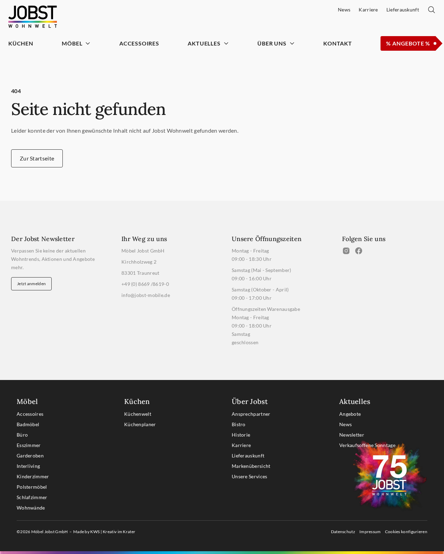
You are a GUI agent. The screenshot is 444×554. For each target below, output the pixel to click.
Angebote (350, 414)
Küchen (20, 43)
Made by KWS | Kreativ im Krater (104, 531)
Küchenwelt (137, 414)
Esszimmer (29, 445)
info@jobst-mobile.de (145, 295)
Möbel (72, 43)
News (345, 424)
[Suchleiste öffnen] (431, 10)
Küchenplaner (140, 424)
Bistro (239, 424)
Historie (241, 435)
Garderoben (30, 455)
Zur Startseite (37, 158)
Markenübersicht (251, 466)
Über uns (271, 43)
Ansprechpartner (251, 414)
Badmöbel (28, 424)
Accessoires (139, 43)
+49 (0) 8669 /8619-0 (145, 284)
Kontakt (337, 43)
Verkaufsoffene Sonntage (367, 445)
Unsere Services (249, 476)
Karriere (241, 445)
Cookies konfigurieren (406, 531)
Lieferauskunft (248, 455)
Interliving (28, 466)
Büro (22, 435)
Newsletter (351, 435)
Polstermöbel (32, 487)
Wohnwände (31, 508)
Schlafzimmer (32, 497)
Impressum (370, 531)
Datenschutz (343, 531)
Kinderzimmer (33, 476)
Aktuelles (204, 43)
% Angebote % (408, 43)
